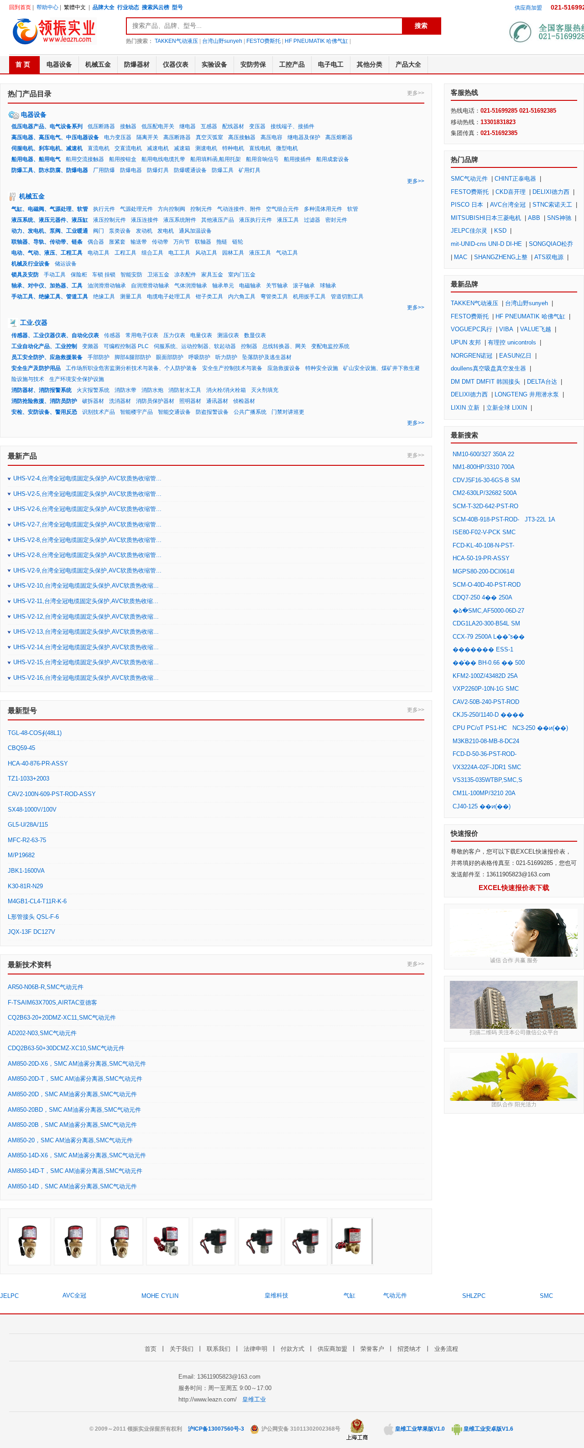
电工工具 (179, 253)
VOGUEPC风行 (471, 329)
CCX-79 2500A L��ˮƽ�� (489, 636)
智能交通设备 (174, 412)
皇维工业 (254, 1399)
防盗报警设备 (212, 412)
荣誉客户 (372, 1348)
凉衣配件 (185, 274)
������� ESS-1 (483, 649)
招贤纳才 (409, 1348)
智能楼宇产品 (136, 412)
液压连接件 (144, 220)
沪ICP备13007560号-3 (216, 1429)
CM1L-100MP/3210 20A (484, 793)
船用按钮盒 (122, 159)
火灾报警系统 (93, 390)
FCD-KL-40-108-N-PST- (483, 545)
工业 (26, 322)
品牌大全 (104, 7)
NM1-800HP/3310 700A (483, 467)
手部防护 (99, 357)
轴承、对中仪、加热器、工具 (47, 285)
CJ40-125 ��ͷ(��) (482, 806)
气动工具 (287, 253)
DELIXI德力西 (550, 191)
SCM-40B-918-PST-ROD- (486, 519)
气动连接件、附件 (239, 209)
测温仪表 (228, 335)
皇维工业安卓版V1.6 (487, 1429)
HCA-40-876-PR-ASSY (38, 763)
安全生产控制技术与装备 (232, 368)
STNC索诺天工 (552, 204)
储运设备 (66, 263)
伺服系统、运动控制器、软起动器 (195, 346)
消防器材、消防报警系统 (41, 390)
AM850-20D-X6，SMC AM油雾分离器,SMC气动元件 (77, 1063)
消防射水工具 (184, 390)
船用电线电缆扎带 (163, 159)
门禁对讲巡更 (287, 412)
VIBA (506, 329)
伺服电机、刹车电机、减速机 (47, 148)
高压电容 (271, 137)
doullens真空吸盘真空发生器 (488, 368)
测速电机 (206, 148)
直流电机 (99, 148)
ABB (534, 217)
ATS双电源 (548, 257)
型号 (177, 7)
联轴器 (203, 242)
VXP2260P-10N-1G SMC (486, 688)
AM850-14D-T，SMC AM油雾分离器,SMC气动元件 (75, 1170)
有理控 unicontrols (512, 342)
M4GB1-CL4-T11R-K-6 (37, 901)
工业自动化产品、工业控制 (44, 346)
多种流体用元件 (323, 209)
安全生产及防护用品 (36, 368)
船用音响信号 (262, 159)
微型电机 (287, 148)
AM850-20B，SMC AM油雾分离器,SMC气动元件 (72, 1124)
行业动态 (128, 7)
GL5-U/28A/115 (28, 824)
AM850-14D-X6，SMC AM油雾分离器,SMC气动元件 (77, 1155)
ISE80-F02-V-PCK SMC (484, 532)
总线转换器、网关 (284, 346)
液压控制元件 (109, 220)
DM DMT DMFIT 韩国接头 (485, 381)
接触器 (128, 126)
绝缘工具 (104, 296)
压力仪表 (174, 335)
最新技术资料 (30, 965)
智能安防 (131, 274)
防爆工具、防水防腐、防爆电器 (49, 170)
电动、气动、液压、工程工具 (47, 253)
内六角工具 (242, 296)
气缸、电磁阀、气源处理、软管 (49, 209)
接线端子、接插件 (292, 126)
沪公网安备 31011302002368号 (300, 1429)
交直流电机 (128, 148)
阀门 (98, 231)
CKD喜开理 (510, 191)
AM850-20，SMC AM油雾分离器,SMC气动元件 (70, 1140)
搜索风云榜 (155, 7)
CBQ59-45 (21, 748)
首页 (150, 1348)
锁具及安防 (25, 274)
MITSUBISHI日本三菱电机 (486, 217)
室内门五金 (242, 274)
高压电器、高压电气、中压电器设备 (55, 137)
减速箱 (182, 148)
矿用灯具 (250, 170)
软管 (352, 209)
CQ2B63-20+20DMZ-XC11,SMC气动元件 (62, 1017)
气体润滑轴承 (190, 285)
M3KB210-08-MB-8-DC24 (486, 741)
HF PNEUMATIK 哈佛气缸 (316, 41)
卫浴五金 (158, 274)
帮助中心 (47, 7)
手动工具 (55, 274)
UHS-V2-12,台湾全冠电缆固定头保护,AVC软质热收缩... (86, 616)
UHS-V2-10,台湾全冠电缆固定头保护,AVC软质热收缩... (86, 585)
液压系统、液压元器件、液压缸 (49, 220)
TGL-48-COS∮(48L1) (35, 732)
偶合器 (96, 242)
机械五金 (32, 196)
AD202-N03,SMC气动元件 (42, 1033)
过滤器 (312, 220)
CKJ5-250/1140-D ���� (488, 714)
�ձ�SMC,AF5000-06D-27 (488, 610)
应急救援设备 (283, 368)
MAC (460, 257)
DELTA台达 (542, 381)
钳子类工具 (209, 296)
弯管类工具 (274, 296)
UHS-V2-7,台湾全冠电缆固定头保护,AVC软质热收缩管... (87, 524)
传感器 (112, 335)
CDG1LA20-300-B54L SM (486, 623)
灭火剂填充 (264, 390)
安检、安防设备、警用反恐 (44, 412)
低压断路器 (101, 126)
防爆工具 (223, 170)
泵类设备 (120, 231)
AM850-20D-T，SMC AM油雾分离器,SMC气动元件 (75, 1078)
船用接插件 (297, 159)
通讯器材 (217, 401)
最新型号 (22, 710)
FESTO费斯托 (263, 41)
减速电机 (158, 148)
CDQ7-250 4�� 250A (482, 597)
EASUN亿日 (515, 355)
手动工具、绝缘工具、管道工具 (49, 296)
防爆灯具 (158, 170)
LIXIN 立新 (465, 407)
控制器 (249, 346)
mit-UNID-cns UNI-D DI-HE (486, 243)
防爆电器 (131, 170)
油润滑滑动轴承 (107, 285)
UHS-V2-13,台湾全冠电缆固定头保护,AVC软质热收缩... (86, 631)
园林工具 (233, 253)
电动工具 (99, 253)
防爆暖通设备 (190, 170)
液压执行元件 (255, 220)
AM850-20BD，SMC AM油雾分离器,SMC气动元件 (74, 1109)
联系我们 (218, 1348)
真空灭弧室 (209, 137)
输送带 (138, 242)
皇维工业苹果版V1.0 (419, 1429)
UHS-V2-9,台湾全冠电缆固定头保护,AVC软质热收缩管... (87, 570)
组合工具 (152, 253)
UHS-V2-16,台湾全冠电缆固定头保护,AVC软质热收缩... (86, 677)
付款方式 (292, 1348)
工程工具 (125, 253)
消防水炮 (152, 390)
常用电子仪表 (141, 335)
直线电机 (260, 148)
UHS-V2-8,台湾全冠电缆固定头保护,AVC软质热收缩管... (87, 539)
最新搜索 (464, 435)
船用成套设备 (332, 159)
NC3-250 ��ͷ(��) (540, 727)
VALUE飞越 (535, 329)
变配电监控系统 (330, 346)
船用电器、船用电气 (36, 159)
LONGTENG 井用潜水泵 (527, 394)
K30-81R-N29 (25, 886)
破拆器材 (93, 401)
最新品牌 (464, 284)
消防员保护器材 (155, 401)
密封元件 (336, 220)
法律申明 (255, 1348)
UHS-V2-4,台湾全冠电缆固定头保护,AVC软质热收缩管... (87, 478)
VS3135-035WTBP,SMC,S (487, 779)
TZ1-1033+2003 (28, 778)
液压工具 (288, 220)
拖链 (221, 242)
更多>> (415, 93)
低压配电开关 (157, 126)
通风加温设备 (195, 231)
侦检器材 (244, 401)
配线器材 (233, 126)
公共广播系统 (250, 412)
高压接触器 (242, 137)
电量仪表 (201, 335)
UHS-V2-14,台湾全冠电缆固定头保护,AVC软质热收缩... (86, 647)
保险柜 (79, 274)
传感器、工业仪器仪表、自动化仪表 (55, 335)
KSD (500, 230)
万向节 (181, 242)
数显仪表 (255, 335)
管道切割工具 (347, 296)
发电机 (165, 231)
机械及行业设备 (30, 263)
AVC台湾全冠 (508, 204)
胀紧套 (117, 242)
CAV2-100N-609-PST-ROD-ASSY (52, 794)
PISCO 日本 (467, 204)
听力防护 (226, 357)
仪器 (41, 322)
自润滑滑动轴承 (150, 285)
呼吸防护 (199, 357)
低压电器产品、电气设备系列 (47, 126)
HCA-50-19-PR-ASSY (481, 558)
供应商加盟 (528, 8)
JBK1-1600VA (26, 870)
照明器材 (190, 401)
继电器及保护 (303, 137)
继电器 (187, 126)
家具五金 (212, 274)
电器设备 (34, 114)
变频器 (90, 346)
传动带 (160, 242)
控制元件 (201, 209)
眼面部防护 (169, 357)
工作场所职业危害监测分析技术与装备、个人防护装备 (131, 368)
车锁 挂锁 (103, 274)
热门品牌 (464, 159)
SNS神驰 (559, 217)
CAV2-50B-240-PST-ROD (486, 701)
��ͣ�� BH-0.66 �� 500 (489, 662)
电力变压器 (117, 137)
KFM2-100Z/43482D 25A (485, 675)
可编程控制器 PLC (126, 346)
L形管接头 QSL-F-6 (33, 916)
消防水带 (125, 390)
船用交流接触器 (85, 159)
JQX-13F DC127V (31, 931)
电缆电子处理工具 (169, 296)
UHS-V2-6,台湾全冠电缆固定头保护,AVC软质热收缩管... (87, 508)
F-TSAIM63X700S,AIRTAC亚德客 (52, 1002)
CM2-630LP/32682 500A (485, 493)
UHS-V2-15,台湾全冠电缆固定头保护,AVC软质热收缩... (86, 662)
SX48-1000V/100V (32, 809)
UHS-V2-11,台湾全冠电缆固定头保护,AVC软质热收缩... (85, 601)
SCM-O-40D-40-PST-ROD (487, 584)
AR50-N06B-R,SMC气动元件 (45, 987)
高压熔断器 (339, 137)
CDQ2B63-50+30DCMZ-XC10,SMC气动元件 (66, 1048)
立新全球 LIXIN (506, 407)
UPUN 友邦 (466, 342)
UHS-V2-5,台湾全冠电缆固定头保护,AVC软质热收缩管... (87, 493)
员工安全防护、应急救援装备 (47, 357)
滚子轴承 (304, 285)
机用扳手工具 (309, 296)
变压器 (257, 126)
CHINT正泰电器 (515, 178)
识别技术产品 (98, 412)
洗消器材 (120, 401)
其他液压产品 (217, 220)
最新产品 (22, 456)
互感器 (209, 126)
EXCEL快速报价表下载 (514, 887)
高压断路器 (177, 137)
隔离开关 (147, 137)
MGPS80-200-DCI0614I (484, 571)
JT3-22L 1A (540, 519)
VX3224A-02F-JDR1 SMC (487, 767)
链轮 (237, 242)
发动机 (144, 231)
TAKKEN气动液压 (176, 41)
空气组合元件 (282, 209)
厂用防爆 (104, 170)
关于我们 (181, 1348)
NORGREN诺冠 (471, 355)
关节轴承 (277, 285)
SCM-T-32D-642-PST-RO (485, 506)
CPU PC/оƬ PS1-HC (480, 727)
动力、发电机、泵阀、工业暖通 (49, 231)
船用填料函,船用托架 (215, 159)
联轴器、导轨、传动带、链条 (47, 242)
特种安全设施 (321, 368)
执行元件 (104, 209)
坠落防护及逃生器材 (267, 357)
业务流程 (446, 1348)
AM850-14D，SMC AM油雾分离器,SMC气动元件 (72, 1186)
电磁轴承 (250, 285)
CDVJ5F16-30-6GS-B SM (486, 480)
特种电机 (233, 148)
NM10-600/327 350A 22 (483, 454)
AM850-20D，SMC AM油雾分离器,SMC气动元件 (72, 1094)
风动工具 (206, 253)
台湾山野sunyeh (222, 41)
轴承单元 (223, 285)
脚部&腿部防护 (133, 357)
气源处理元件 (136, 209)
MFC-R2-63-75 (27, 840)
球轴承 (328, 285)
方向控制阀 (171, 209)
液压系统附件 (179, 220)
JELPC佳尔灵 (469, 230)
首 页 (23, 64)
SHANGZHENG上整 (500, 257)
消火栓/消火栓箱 (226, 390)
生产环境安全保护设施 (76, 379)
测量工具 (131, 296)
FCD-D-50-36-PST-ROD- (484, 753)
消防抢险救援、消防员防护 (44, 401)
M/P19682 (21, 855)
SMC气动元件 (469, 178)
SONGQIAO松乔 (551, 243)
